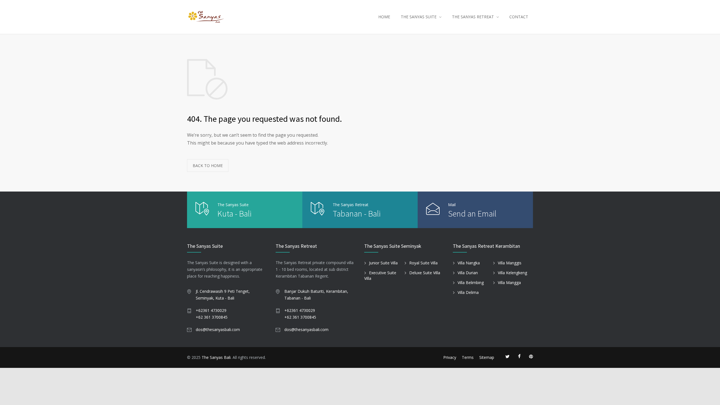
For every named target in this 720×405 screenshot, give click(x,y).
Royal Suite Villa (423, 263)
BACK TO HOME (208, 165)
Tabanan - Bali (357, 213)
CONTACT (518, 16)
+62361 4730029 (211, 310)
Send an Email (472, 213)
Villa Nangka (469, 263)
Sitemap (486, 357)
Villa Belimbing (471, 282)
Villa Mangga (509, 282)
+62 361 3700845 (212, 317)
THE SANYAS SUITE (418, 16)
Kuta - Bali (234, 213)
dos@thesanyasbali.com (218, 329)
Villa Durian (468, 272)
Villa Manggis (509, 263)
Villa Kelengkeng (512, 272)
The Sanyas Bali (216, 357)
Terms (468, 357)
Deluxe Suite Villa (424, 272)
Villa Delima (468, 292)
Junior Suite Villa (383, 263)
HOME (384, 16)
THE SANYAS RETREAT (473, 16)
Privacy (449, 357)
